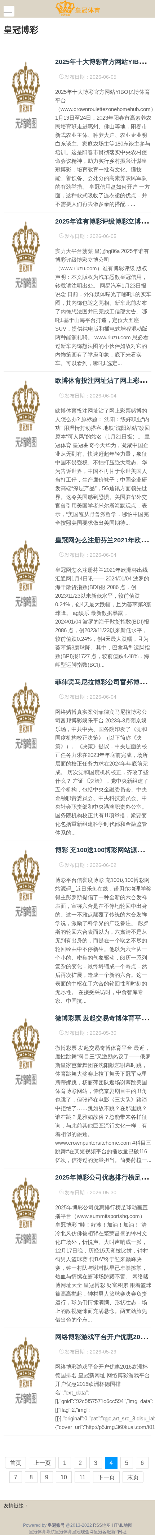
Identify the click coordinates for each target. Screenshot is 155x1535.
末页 (133, 1477)
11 (82, 1477)
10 (64, 1477)
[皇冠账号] (77, 8)
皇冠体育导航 (42, 1531)
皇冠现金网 (83, 1531)
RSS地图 (102, 1525)
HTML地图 (122, 1525)
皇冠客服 (102, 1531)
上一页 (42, 1463)
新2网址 (119, 1531)
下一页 (106, 1477)
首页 (15, 1463)
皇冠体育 (63, 1531)
